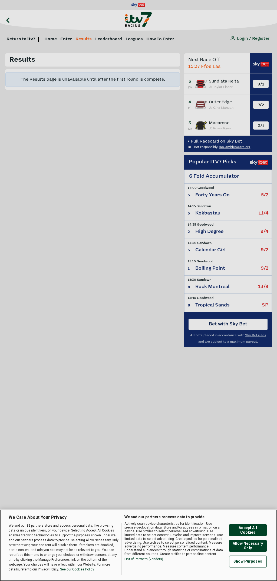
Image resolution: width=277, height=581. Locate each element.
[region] (138, 545)
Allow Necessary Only (248, 545)
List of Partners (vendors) (143, 559)
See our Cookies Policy (77, 569)
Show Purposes (247, 561)
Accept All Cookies (248, 530)
